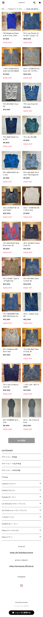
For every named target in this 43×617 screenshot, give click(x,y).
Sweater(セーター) (9, 497)
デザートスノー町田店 (9, 457)
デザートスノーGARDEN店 (11, 470)
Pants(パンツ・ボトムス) (15, 9)
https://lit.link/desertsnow (21, 552)
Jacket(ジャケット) (9, 484)
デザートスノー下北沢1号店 (11, 464)
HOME (4, 9)
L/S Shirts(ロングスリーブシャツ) (13, 504)
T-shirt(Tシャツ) (8, 517)
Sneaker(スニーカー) (10, 524)
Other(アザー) (7, 537)
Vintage (5, 477)
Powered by (19, 606)
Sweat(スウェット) (8, 490)
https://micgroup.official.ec (21, 566)
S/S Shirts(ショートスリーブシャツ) (14, 510)
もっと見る (21, 440)
